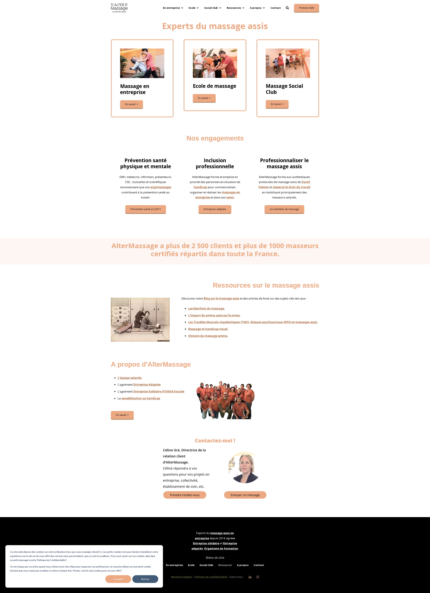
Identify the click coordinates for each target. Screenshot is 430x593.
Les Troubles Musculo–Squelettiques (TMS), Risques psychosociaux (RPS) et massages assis (252, 322)
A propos (256, 7)
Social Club (211, 7)
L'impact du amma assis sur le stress (214, 315)
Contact (275, 7)
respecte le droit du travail (291, 187)
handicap (200, 187)
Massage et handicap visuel (207, 329)
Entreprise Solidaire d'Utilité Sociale (158, 391)
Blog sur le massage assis (221, 298)
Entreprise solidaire (206, 543)
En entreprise (171, 7)
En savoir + (131, 104)
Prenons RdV (306, 7)
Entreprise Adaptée (147, 384)
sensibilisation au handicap (140, 398)
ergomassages (160, 187)
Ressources (234, 7)
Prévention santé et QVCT (145, 209)
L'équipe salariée (130, 378)
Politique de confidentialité (210, 576)
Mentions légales (181, 576)
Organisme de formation (221, 548)
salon (230, 197)
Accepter (118, 579)
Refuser (145, 579)
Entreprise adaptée (215, 209)
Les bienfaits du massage (284, 209)
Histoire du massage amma (207, 336)
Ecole (192, 7)
